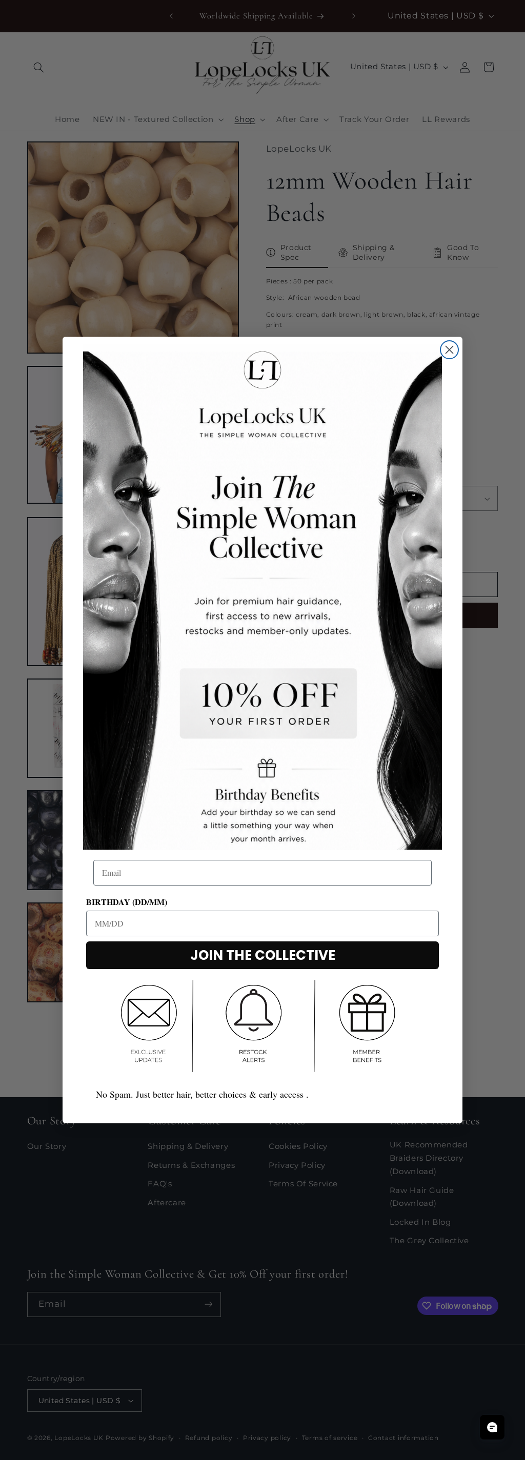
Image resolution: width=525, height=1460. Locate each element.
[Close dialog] (449, 350)
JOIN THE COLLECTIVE (262, 955)
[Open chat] (492, 1427)
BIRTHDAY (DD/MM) (126, 902)
